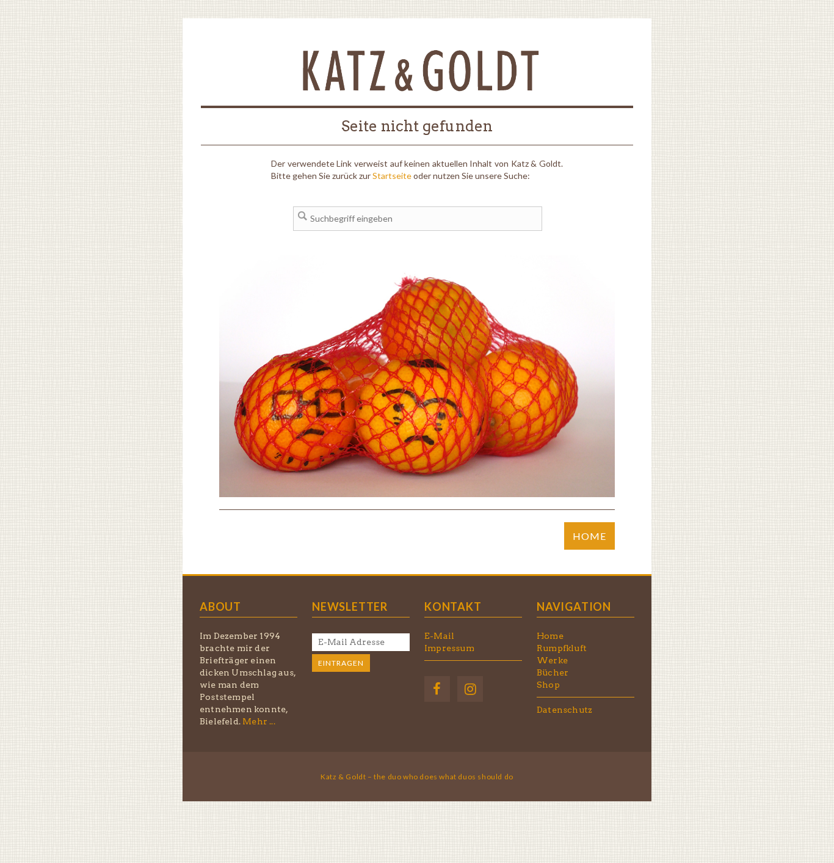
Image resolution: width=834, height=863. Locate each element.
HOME (589, 536)
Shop (548, 685)
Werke (552, 660)
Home (550, 636)
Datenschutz (564, 710)
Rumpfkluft (562, 648)
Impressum (449, 648)
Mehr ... (258, 721)
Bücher (552, 672)
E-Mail (439, 636)
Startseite (392, 175)
